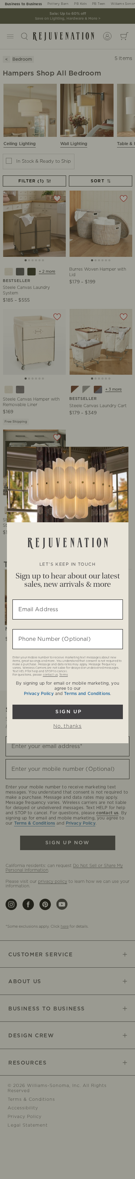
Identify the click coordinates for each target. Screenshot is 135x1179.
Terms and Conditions (87, 694)
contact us (50, 675)
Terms (63, 675)
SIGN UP (67, 712)
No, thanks (67, 726)
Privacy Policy (39, 694)
